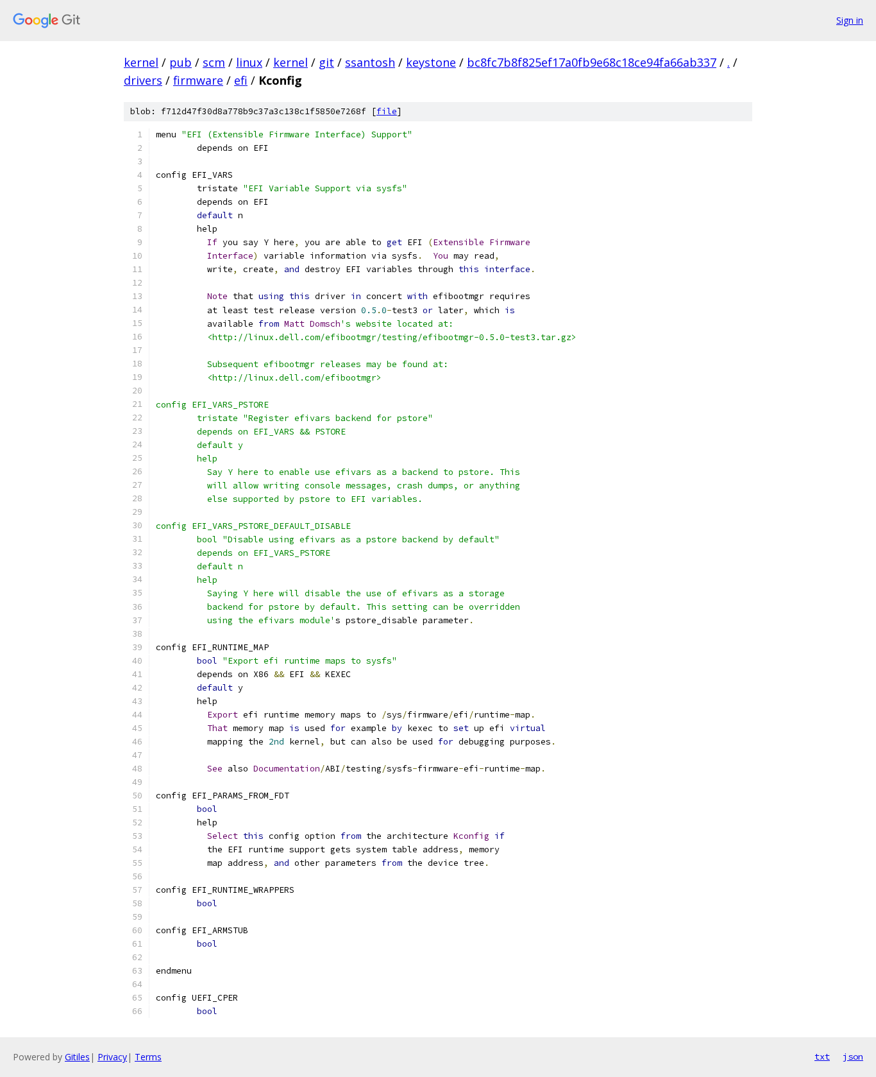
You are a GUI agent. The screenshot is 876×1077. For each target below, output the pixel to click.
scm (214, 62)
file (386, 111)
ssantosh (370, 62)
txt (822, 1056)
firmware (198, 80)
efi (241, 80)
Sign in (849, 20)
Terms (148, 1057)
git (326, 62)
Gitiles (77, 1057)
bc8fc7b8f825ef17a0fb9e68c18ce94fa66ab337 (591, 62)
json (853, 1056)
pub (180, 62)
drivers (143, 80)
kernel (141, 62)
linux (249, 62)
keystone (431, 62)
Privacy (112, 1057)
